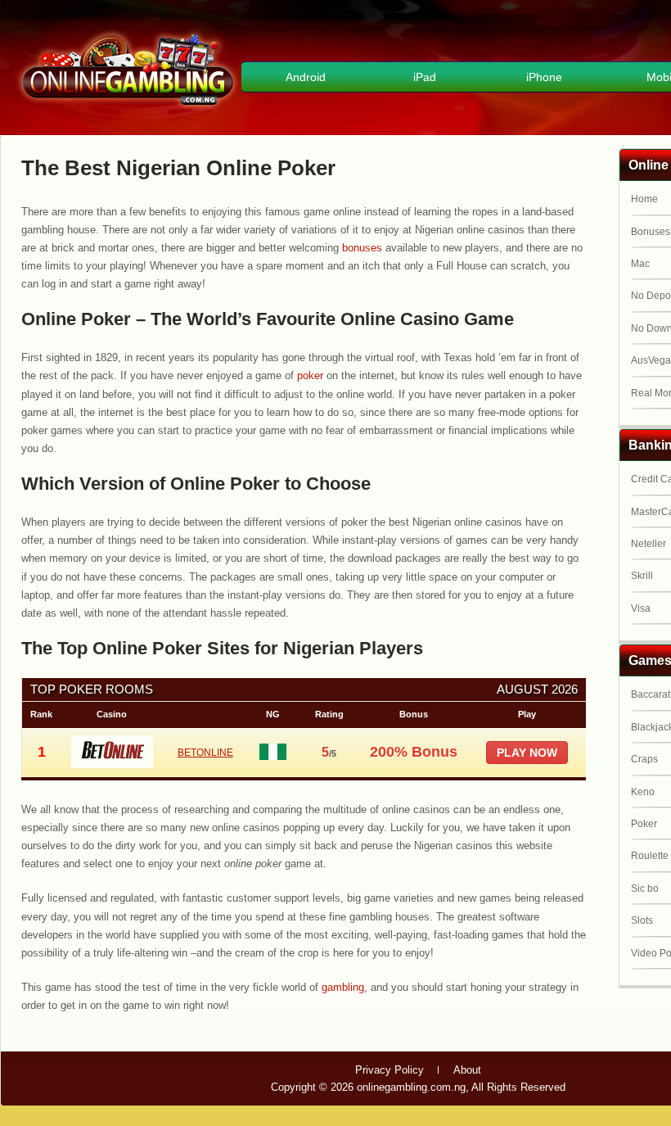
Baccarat (650, 694)
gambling (343, 987)
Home (644, 199)
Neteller (648, 543)
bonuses (362, 248)
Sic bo (645, 888)
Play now (527, 752)
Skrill (642, 575)
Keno (643, 792)
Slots (642, 920)
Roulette (650, 855)
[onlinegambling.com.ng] (127, 107)
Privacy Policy (389, 1070)
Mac (640, 263)
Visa (641, 608)
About (467, 1070)
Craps (644, 759)
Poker (644, 824)
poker (310, 375)
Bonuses (650, 231)
